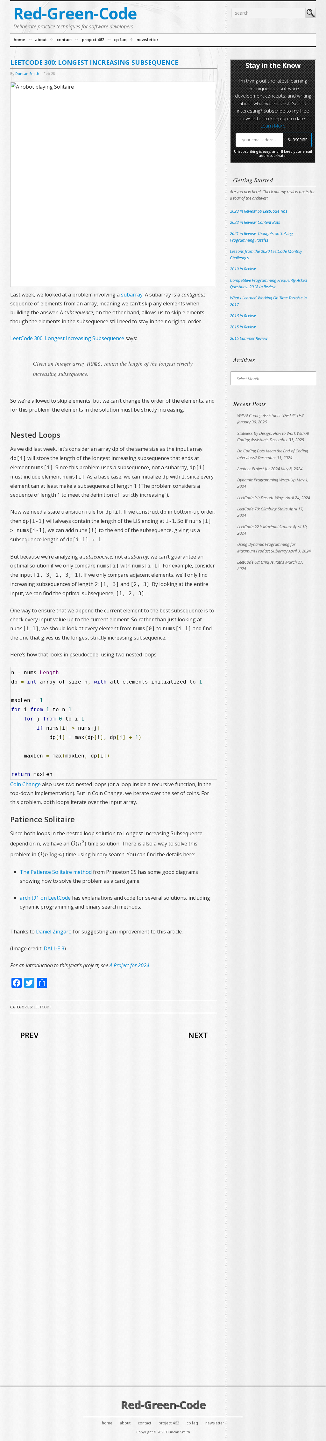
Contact (144, 1423)
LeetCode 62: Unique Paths (260, 562)
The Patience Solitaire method (56, 871)
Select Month (248, 379)
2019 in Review (243, 269)
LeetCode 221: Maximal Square (264, 527)
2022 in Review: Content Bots (255, 222)
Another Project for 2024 (258, 469)
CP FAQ (192, 1423)
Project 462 (169, 1423)
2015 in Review (243, 327)
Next (198, 1035)
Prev (29, 1035)
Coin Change (25, 784)
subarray (132, 294)
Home (107, 1423)
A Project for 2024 (129, 965)
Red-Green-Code (75, 13)
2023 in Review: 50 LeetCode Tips (258, 211)
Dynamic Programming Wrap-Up (266, 480)
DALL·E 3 (54, 948)
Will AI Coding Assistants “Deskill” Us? (270, 415)
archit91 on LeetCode (45, 897)
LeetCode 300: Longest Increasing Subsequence (67, 338)
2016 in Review (243, 315)
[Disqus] (113, 1136)
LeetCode (42, 1007)
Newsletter (214, 1423)
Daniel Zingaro (54, 931)
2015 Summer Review (248, 338)
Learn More (273, 125)
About (125, 1423)
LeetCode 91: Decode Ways (261, 498)
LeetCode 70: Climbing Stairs (262, 509)
